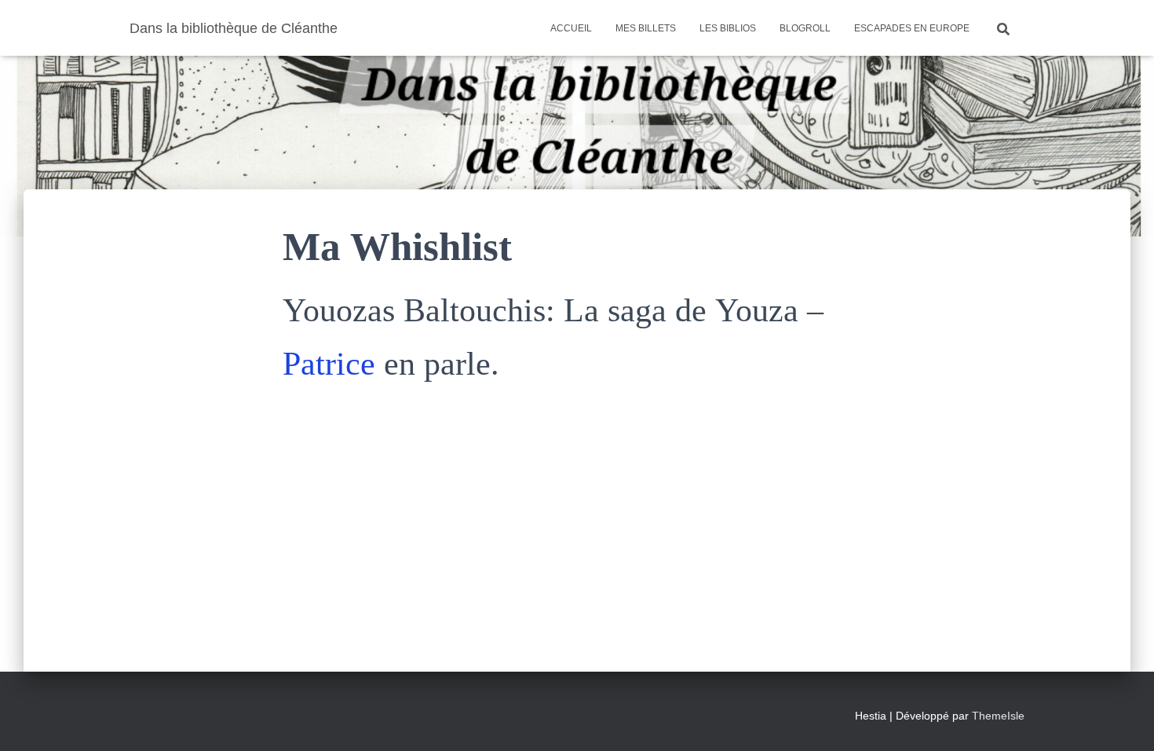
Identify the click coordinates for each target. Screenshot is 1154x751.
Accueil (571, 28)
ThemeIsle (998, 715)
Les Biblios (727, 28)
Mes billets (645, 28)
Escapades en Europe (912, 28)
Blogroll (805, 28)
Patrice (329, 364)
